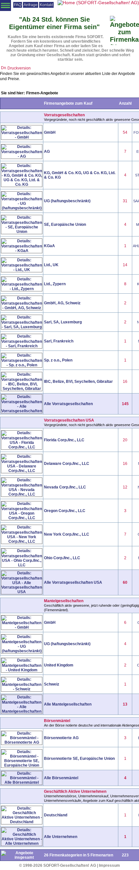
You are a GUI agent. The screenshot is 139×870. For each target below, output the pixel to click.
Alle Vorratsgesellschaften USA (73, 582)
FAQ (17, 5)
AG (47, 151)
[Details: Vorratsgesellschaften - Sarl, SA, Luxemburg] (21, 327)
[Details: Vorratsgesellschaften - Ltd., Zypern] (21, 289)
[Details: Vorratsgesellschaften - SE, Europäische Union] (21, 232)
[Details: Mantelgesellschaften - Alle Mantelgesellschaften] (21, 711)
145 (125, 404)
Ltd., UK (51, 265)
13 (125, 704)
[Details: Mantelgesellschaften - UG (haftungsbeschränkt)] (21, 651)
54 (125, 132)
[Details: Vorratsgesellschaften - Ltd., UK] (21, 270)
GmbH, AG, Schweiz (62, 303)
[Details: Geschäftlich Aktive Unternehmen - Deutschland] (21, 822)
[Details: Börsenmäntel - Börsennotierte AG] (21, 742)
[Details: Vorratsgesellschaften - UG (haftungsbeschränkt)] (21, 208)
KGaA (49, 246)
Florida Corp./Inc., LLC (64, 440)
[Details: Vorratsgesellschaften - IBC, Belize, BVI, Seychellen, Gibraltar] (21, 389)
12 (125, 487)
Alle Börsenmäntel (61, 778)
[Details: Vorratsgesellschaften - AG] (21, 156)
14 (125, 265)
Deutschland (55, 815)
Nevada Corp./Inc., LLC (65, 487)
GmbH (50, 132)
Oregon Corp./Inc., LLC (64, 510)
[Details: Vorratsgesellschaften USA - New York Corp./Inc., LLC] (21, 542)
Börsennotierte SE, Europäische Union (79, 758)
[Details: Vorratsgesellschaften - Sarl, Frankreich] (21, 346)
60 (125, 582)
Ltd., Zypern (55, 284)
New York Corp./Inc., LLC (66, 534)
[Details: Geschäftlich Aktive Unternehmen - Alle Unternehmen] (21, 844)
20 (125, 440)
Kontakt (46, 5)
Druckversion (19, 68)
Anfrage (30, 5)
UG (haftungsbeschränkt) (67, 201)
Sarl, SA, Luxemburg (63, 322)
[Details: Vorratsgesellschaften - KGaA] (21, 251)
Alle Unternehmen (60, 836)
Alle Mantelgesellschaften (67, 704)
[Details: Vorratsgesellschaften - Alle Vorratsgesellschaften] (21, 411)
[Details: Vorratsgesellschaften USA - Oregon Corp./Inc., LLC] (21, 518)
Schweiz (51, 684)
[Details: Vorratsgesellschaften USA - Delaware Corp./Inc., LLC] (21, 471)
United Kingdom (58, 665)
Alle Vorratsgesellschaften (68, 404)
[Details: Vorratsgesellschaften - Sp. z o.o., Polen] (21, 365)
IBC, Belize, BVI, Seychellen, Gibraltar (78, 381)
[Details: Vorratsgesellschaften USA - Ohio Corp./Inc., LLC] (21, 565)
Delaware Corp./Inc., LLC (66, 463)
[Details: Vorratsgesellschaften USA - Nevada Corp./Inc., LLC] (21, 494)
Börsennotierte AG (61, 738)
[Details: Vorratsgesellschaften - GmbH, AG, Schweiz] (21, 308)
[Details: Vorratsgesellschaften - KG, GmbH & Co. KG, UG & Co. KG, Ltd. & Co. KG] (21, 185)
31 (125, 201)
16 (125, 381)
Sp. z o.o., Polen (58, 360)
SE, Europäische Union (65, 224)
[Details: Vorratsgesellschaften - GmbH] (21, 137)
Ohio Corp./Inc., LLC (62, 558)
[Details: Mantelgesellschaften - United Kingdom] (21, 670)
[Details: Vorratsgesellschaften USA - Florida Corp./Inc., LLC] (21, 447)
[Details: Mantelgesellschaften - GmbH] (21, 627)
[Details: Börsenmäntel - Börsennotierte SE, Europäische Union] (21, 765)
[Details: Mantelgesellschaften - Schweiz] (21, 689)
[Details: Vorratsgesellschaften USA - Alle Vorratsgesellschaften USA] (21, 592)
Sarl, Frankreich (58, 341)
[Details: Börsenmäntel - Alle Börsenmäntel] (21, 783)
